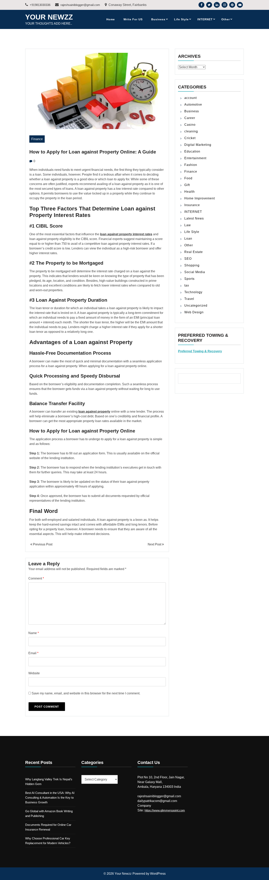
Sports (189, 278)
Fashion (190, 165)
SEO (188, 258)
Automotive (193, 104)
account (190, 98)
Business (158, 19)
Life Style (181, 19)
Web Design (194, 312)
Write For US (133, 19)
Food (188, 178)
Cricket (190, 138)
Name (33, 633)
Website (34, 673)
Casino (190, 124)
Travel (189, 298)
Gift (187, 185)
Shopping (191, 265)
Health (189, 191)
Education (192, 151)
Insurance (192, 205)
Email (33, 653)
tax (186, 285)
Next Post (155, 544)
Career (189, 118)
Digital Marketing (197, 144)
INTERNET (205, 19)
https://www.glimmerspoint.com (165, 810)
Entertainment (195, 158)
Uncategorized (195, 305)
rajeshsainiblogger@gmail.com (80, 5)
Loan (188, 238)
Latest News (194, 218)
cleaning (191, 131)
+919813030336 (39, 5)
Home (110, 19)
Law (187, 225)
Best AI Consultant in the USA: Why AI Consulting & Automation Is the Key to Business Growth (49, 797)
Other (225, 19)
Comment (36, 578)
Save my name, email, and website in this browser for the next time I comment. (86, 693)
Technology (193, 292)
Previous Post (42, 544)
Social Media (194, 272)
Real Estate (193, 252)
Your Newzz (49, 17)
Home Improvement (199, 198)
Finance (37, 139)
